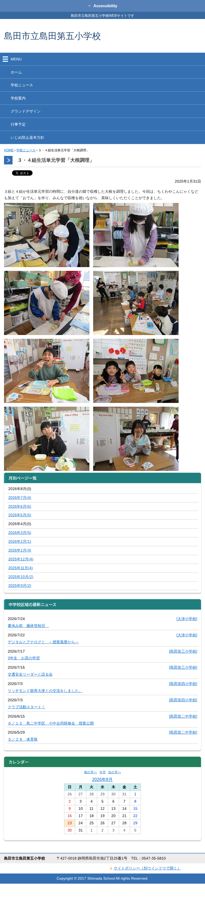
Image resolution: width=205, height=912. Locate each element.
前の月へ (90, 772)
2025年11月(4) (20, 568)
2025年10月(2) (20, 577)
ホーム (16, 72)
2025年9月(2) (19, 585)
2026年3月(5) (19, 532)
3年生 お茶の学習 (24, 658)
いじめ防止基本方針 (27, 137)
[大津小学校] (186, 619)
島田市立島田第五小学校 (52, 36)
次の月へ (114, 772)
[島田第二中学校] (183, 716)
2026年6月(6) (19, 506)
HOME (9, 150)
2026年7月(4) (19, 497)
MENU (16, 59)
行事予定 (18, 124)
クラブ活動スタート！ (26, 707)
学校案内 (18, 98)
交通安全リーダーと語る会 (30, 674)
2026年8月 (102, 779)
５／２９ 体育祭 (23, 739)
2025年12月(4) (20, 559)
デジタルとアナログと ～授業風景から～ (43, 642)
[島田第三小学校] (183, 651)
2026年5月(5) (19, 515)
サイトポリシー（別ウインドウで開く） (147, 868)
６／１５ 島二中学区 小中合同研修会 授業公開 (51, 723)
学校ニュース (22, 85)
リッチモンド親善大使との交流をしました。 (45, 690)
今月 (102, 772)
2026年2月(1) (19, 541)
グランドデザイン (26, 111)
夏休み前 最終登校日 (28, 626)
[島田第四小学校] (183, 684)
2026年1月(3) (19, 550)
